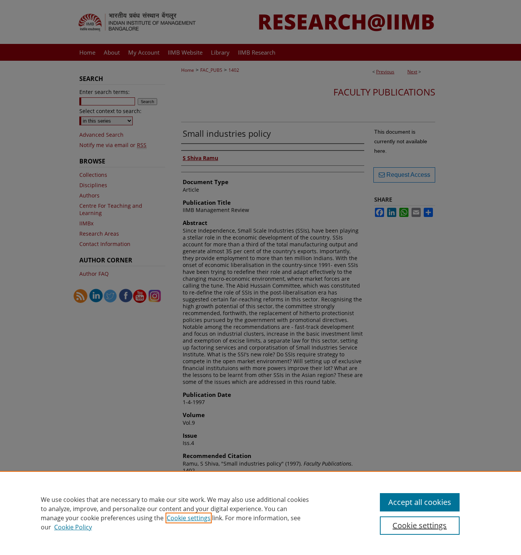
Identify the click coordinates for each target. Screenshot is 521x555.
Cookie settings (189, 518)
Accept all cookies (419, 502)
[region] (260, 513)
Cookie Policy (73, 527)
